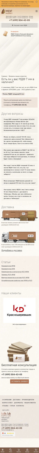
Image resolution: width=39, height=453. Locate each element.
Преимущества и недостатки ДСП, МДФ (15, 272)
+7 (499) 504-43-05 (19, 20)
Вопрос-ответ (7, 402)
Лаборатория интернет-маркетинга (5, 419)
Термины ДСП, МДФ (8, 275)
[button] (18, 70)
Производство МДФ (8, 266)
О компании (6, 399)
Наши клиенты (30, 402)
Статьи (12, 406)
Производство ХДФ (8, 269)
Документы (18, 402)
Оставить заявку (19, 381)
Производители (28, 399)
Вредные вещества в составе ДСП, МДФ (15, 277)
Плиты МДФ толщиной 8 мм (13, 94)
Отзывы (5, 406)
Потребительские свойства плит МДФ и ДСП (16, 280)
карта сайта (5, 410)
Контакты (20, 406)
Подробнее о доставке (11, 250)
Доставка (16, 399)
